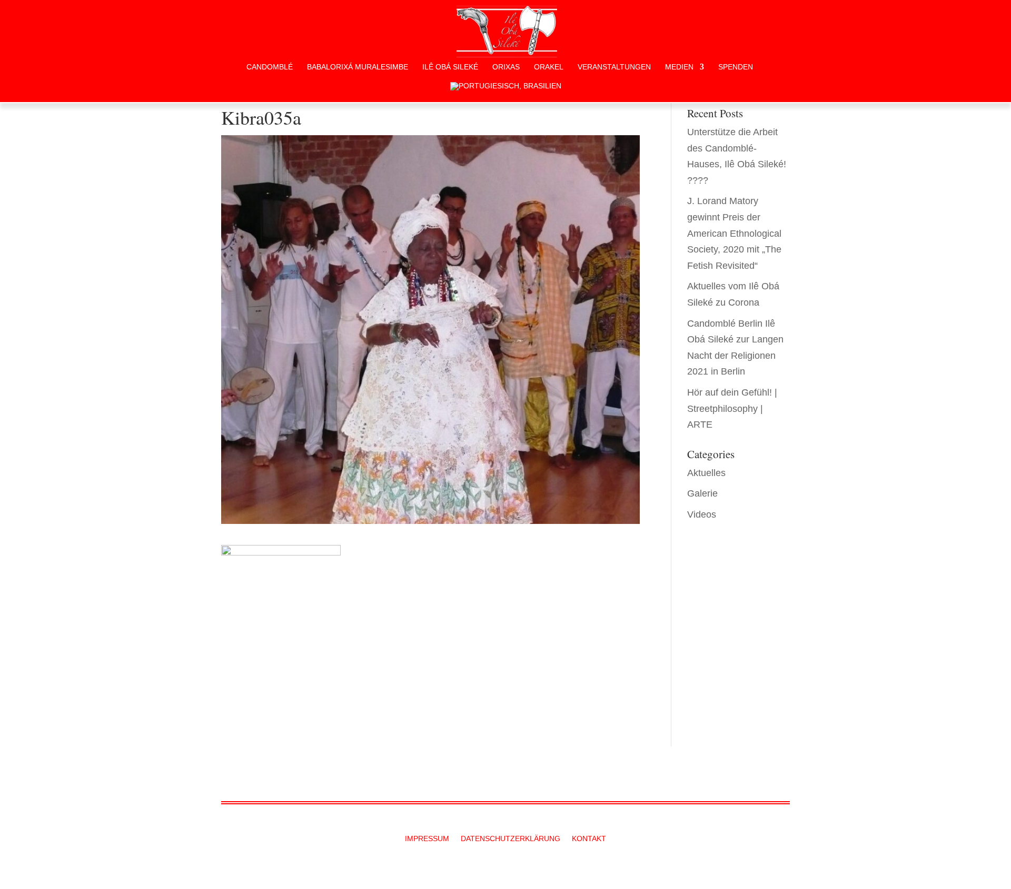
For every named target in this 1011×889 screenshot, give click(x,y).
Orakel (548, 67)
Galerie (702, 493)
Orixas (506, 67)
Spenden (735, 67)
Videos (701, 514)
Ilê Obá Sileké (450, 67)
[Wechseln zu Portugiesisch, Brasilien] (505, 92)
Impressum (427, 839)
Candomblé (269, 67)
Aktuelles (706, 473)
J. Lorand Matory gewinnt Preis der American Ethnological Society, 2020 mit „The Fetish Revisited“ (734, 233)
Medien (679, 67)
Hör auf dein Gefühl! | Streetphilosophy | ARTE (732, 408)
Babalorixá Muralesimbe (357, 67)
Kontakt (589, 839)
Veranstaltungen (614, 67)
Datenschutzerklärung (510, 839)
